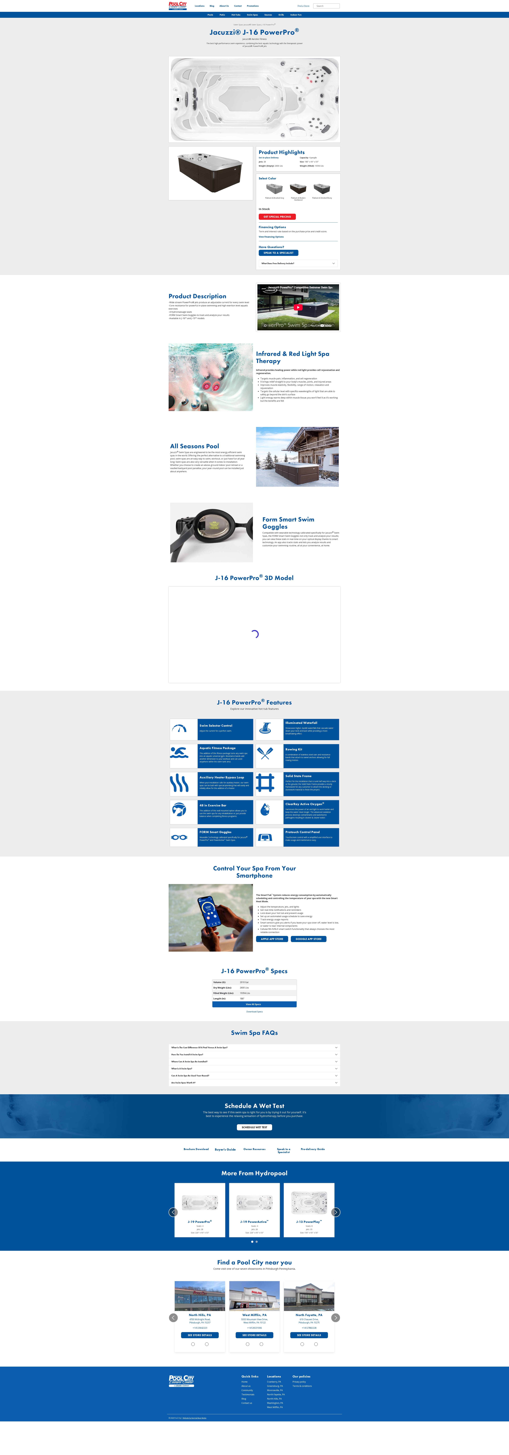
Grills (281, 14)
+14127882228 (309, 1327)
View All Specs (253, 1004)
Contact (238, 6)
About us (246, 1386)
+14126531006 (254, 1327)
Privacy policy (299, 1381)
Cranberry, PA (274, 1381)
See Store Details (200, 1335)
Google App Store (309, 939)
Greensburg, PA (275, 1386)
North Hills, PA (200, 1315)
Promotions (253, 6)
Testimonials (248, 1394)
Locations (199, 6)
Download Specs (254, 1011)
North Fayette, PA (309, 1315)
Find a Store (303, 6)
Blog (212, 6)
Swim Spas (252, 14)
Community (247, 1390)
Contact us (247, 1403)
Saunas (268, 14)
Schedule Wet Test (254, 1127)
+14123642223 (200, 1327)
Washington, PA (275, 1403)
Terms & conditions (302, 1386)
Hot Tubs (236, 14)
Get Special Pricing (277, 216)
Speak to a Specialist (278, 253)
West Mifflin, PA (254, 1315)
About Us (224, 6)
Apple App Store (272, 939)
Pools (210, 14)
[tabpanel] (211, 729)
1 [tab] (252, 1242)
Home (244, 1381)
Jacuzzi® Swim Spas (252, 24)
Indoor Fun (296, 14)
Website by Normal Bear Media (194, 1418)
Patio (222, 14)
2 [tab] (257, 1242)
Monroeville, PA (275, 1390)
